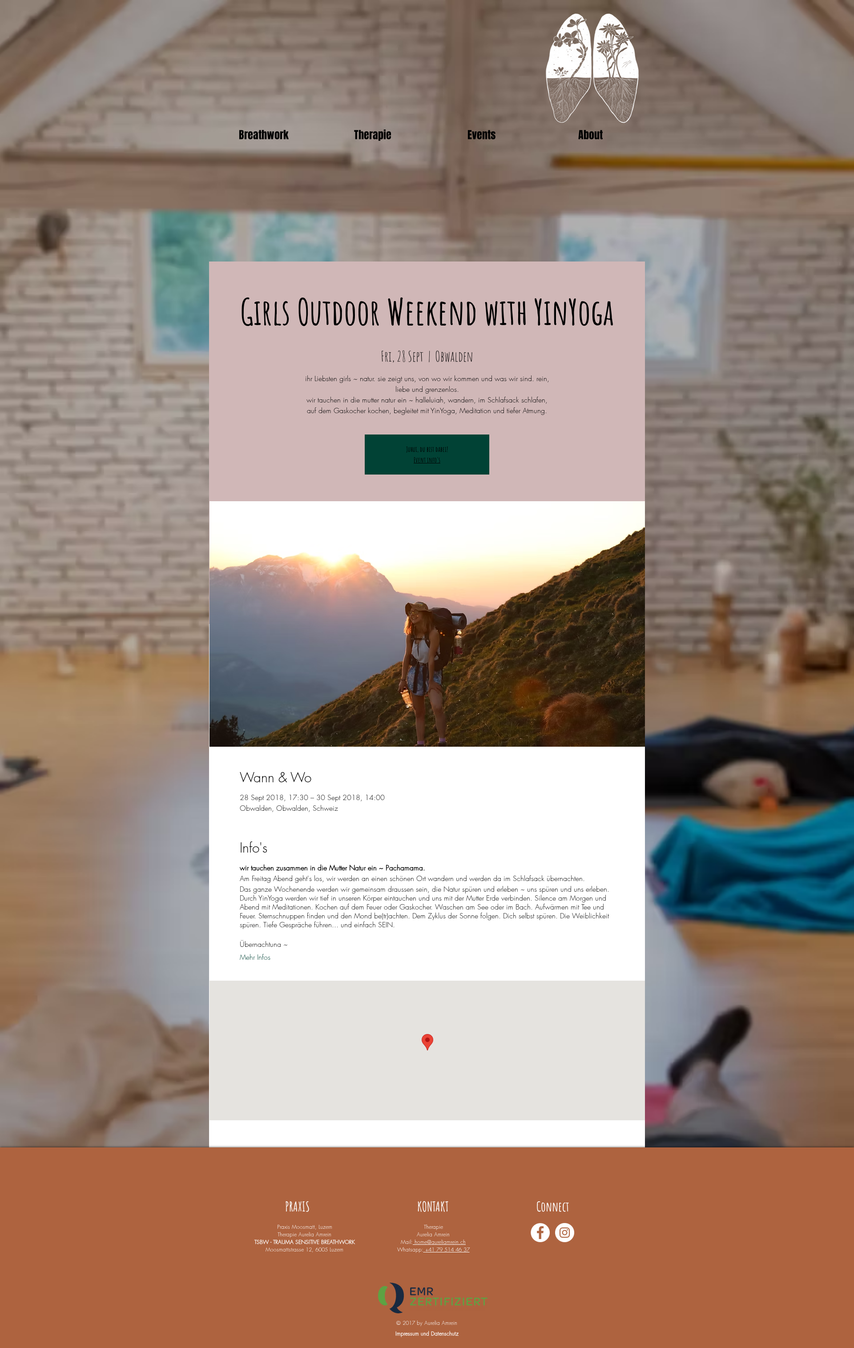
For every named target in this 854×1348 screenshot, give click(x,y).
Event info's (427, 459)
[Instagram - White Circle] (564, 1232)
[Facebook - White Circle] (540, 1232)
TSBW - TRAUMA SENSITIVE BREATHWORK (304, 1242)
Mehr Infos (255, 957)
